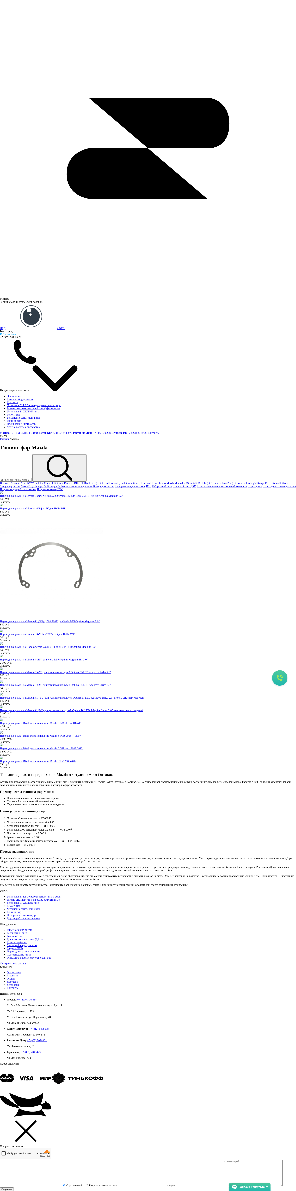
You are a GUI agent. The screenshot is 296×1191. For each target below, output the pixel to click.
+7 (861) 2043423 (31, 1052)
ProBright (251, 483)
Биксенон (71, 486)
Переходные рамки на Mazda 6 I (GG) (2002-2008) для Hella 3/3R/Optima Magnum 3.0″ (50, 621)
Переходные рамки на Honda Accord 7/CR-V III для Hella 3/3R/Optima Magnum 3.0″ (48, 646)
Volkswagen (51, 486)
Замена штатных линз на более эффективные (33, 408)
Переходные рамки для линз (279, 486)
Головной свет (181, 486)
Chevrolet (49, 483)
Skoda (284, 483)
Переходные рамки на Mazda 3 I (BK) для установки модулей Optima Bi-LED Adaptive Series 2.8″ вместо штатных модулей (71, 710)
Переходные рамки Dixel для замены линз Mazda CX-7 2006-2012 (38, 761)
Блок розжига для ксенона (130, 486)
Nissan (214, 483)
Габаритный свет (162, 486)
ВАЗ (148, 486)
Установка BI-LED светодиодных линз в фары (34, 405)
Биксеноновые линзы (19, 929)
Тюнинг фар (14, 420)
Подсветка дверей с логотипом (18, 489)
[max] (130, 363)
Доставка (12, 981)
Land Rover (151, 483)
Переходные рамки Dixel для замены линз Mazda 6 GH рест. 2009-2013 (41, 748)
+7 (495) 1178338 (27, 999)
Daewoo (68, 483)
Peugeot (231, 483)
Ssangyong (6, 486)
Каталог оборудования (20, 399)
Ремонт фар (13, 414)
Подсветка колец (47, 489)
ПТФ (60, 489)
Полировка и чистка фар (21, 423)
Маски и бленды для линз (22, 945)
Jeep (137, 483)
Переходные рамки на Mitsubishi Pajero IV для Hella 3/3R (33, 508)
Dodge (94, 483)
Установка (13, 984)
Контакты (12, 402)
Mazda (170, 483)
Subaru (16, 486)
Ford (106, 483)
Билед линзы (84, 486)
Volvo (61, 486)
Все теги (5, 483)
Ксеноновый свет (17, 942)
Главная (4, 439)
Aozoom (15, 483)
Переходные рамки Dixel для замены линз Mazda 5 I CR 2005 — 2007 (40, 735)
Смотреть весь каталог (13, 963)
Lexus (162, 483)
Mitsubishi (191, 483)
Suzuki (25, 486)
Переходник (255, 486)
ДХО (193, 486)
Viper (41, 486)
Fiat (101, 483)
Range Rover (264, 483)
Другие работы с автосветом (23, 426)
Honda (113, 483)
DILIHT (78, 483)
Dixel (87, 483)
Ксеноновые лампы (208, 486)
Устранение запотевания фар (23, 417)
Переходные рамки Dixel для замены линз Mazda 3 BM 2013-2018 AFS (41, 723)
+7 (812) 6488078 (39, 1028)
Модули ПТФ (15, 948)
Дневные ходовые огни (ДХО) (24, 939)
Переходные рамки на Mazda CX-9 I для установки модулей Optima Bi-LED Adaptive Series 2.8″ (55, 684)
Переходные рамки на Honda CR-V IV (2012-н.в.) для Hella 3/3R (37, 634)
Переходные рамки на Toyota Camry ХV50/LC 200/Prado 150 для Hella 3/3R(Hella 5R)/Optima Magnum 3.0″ (62, 495)
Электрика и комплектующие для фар (29, 957)
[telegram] (77, 363)
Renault (276, 483)
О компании (14, 396)
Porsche (241, 483)
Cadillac (38, 483)
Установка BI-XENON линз (23, 411)
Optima (223, 483)
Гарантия (12, 975)
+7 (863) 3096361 (37, 1040)
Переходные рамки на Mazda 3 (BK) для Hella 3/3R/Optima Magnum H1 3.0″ (44, 659)
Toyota (33, 486)
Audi (23, 483)
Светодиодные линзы (19, 954)
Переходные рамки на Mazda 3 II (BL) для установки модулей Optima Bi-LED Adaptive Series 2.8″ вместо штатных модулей (72, 697)
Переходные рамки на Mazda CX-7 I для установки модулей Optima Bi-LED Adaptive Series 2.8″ (55, 672)
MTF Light (204, 483)
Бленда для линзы (103, 486)
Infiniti (131, 483)
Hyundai (122, 483)
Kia (143, 483)
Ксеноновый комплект (233, 486)
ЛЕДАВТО (32, 328)
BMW (30, 483)
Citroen (59, 483)
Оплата (11, 978)
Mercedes (180, 483)
